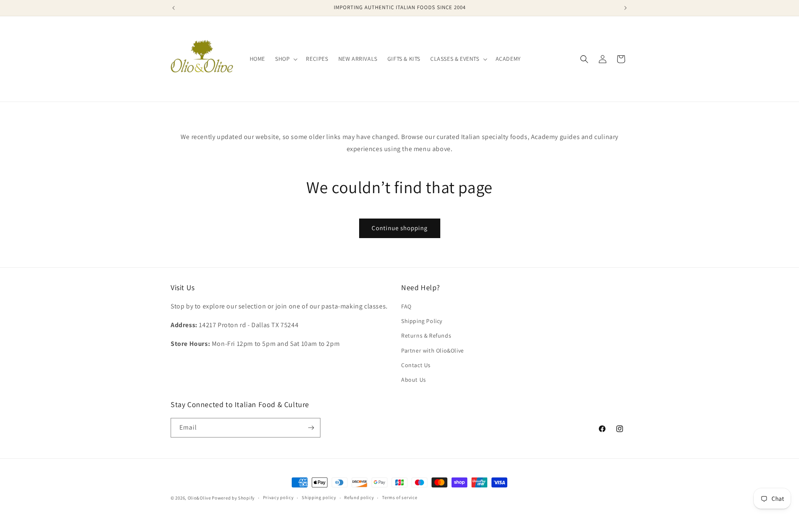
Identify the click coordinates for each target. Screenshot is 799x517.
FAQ (406, 306)
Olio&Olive (199, 498)
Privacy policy (278, 497)
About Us (413, 379)
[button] (285, 58)
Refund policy (359, 497)
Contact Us (416, 365)
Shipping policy (319, 497)
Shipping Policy (421, 321)
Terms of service (399, 497)
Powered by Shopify (233, 498)
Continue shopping (400, 228)
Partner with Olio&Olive (432, 350)
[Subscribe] (311, 427)
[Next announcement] (625, 8)
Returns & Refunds (426, 335)
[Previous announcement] (173, 8)
